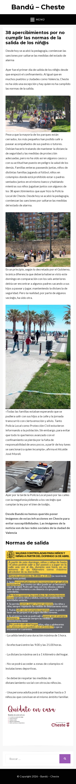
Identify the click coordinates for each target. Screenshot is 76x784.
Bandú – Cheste (38, 7)
